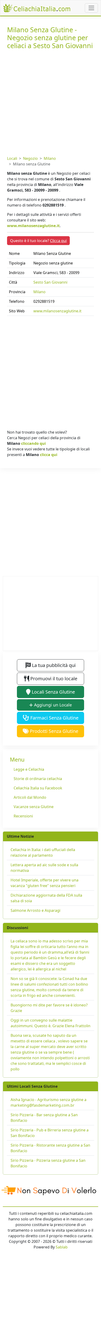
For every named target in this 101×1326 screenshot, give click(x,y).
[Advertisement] (50, 101)
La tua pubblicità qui (53, 665)
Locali (12, 158)
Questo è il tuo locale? (38, 240)
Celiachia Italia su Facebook (38, 788)
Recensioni (23, 816)
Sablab (62, 1247)
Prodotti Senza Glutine (53, 731)
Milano (50, 158)
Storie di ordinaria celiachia (38, 778)
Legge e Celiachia (29, 769)
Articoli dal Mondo (30, 797)
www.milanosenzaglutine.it (33, 225)
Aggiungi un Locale (52, 705)
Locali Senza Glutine (53, 692)
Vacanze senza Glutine (34, 806)
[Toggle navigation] (91, 8)
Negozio (30, 158)
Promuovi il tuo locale (53, 678)
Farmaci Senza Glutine (53, 718)
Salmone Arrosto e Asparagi (35, 910)
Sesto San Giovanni (50, 282)
